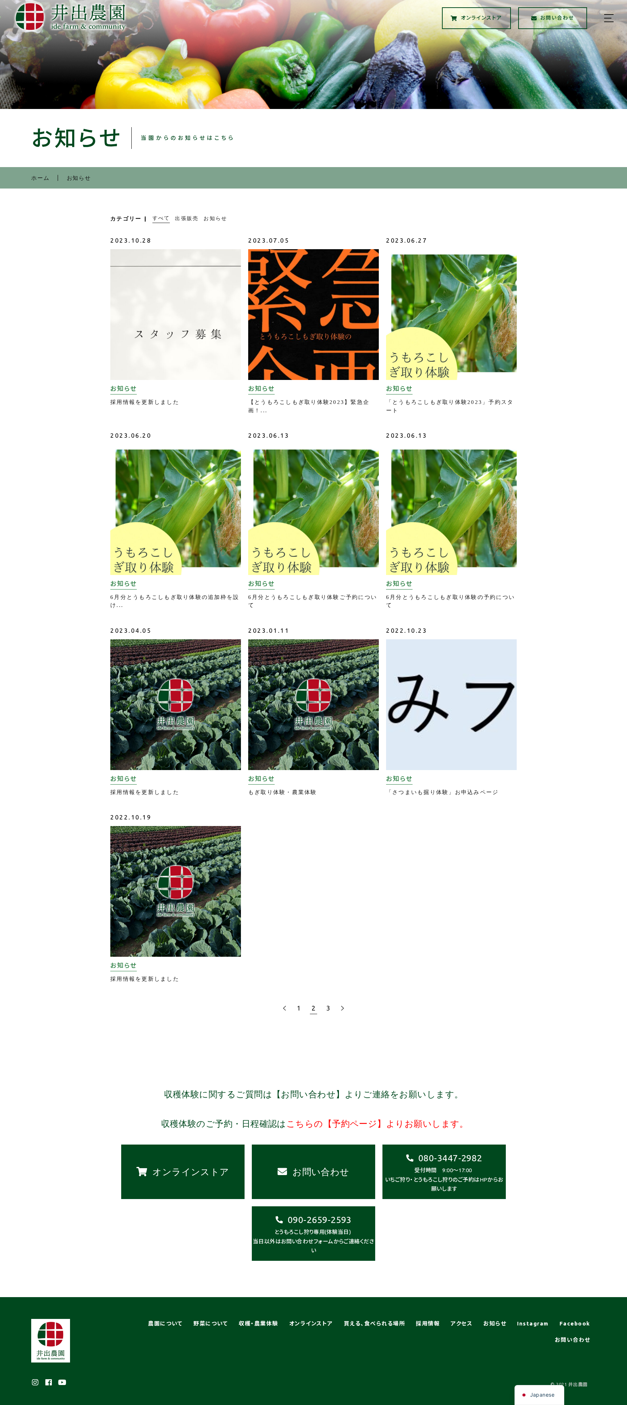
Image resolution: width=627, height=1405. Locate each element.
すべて (161, 218)
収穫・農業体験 (258, 1323)
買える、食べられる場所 (374, 1323)
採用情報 (428, 1323)
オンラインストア (311, 1323)
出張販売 (186, 218)
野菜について (210, 1323)
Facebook (575, 1323)
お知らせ (215, 218)
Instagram (533, 1323)
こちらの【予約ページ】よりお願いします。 (377, 1124)
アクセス (461, 1323)
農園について (165, 1323)
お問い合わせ (572, 1340)
